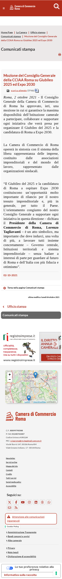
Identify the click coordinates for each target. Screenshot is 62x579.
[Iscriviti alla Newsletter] (9, 508)
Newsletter (10, 458)
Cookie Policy (13, 526)
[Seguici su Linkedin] (36, 502)
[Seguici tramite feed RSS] (16, 508)
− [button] (10, 379)
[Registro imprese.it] (19, 347)
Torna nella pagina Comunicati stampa (25, 287)
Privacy (11, 548)
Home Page (7, 32)
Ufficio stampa (37, 32)
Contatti (9, 470)
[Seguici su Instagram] (29, 502)
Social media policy (13, 482)
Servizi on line (11, 462)
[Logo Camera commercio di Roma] (31, 416)
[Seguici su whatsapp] (49, 502)
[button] (4, 8)
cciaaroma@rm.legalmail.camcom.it (25, 441)
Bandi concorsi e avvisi (19, 536)
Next (55, 344)
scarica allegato (19, 90)
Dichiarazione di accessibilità (22, 556)
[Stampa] (59, 54)
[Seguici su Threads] (42, 502)
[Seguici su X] (9, 502)
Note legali (13, 552)
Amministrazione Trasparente (22, 532)
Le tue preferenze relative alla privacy (34, 568)
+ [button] (10, 374)
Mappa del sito (12, 466)
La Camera (21, 32)
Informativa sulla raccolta (20, 575)
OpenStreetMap (39, 401)
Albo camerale (15, 540)
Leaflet (27, 401)
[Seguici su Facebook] (16, 502)
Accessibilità (11, 486)
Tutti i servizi (11, 478)
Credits (9, 474)
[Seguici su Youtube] (23, 502)
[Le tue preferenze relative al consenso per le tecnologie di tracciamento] (56, 573)
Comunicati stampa (11, 36)
